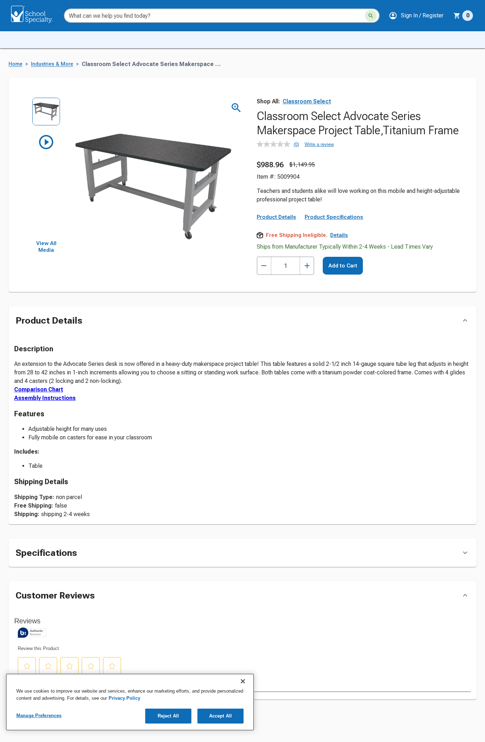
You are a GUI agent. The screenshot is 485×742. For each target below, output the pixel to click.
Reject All (168, 716)
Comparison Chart (38, 389)
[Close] (243, 681)
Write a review (319, 144)
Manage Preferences (38, 715)
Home (15, 64)
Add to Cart (342, 265)
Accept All (220, 716)
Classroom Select (307, 101)
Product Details (276, 217)
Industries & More (52, 64)
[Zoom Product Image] (236, 107)
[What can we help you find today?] (371, 16)
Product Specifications (334, 217)
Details (339, 235)
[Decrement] (264, 266)
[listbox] (46, 168)
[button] (416, 15)
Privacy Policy (124, 698)
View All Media (46, 247)
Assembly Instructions (45, 398)
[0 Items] (457, 15)
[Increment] (307, 266)
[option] (46, 115)
